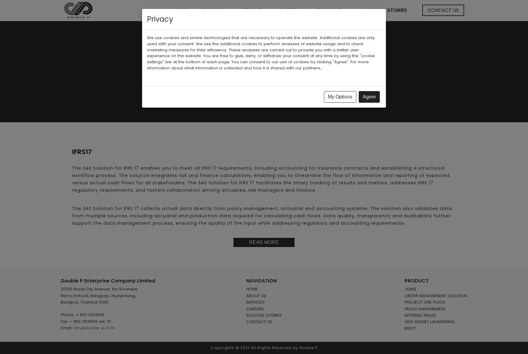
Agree (369, 96)
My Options (340, 96)
